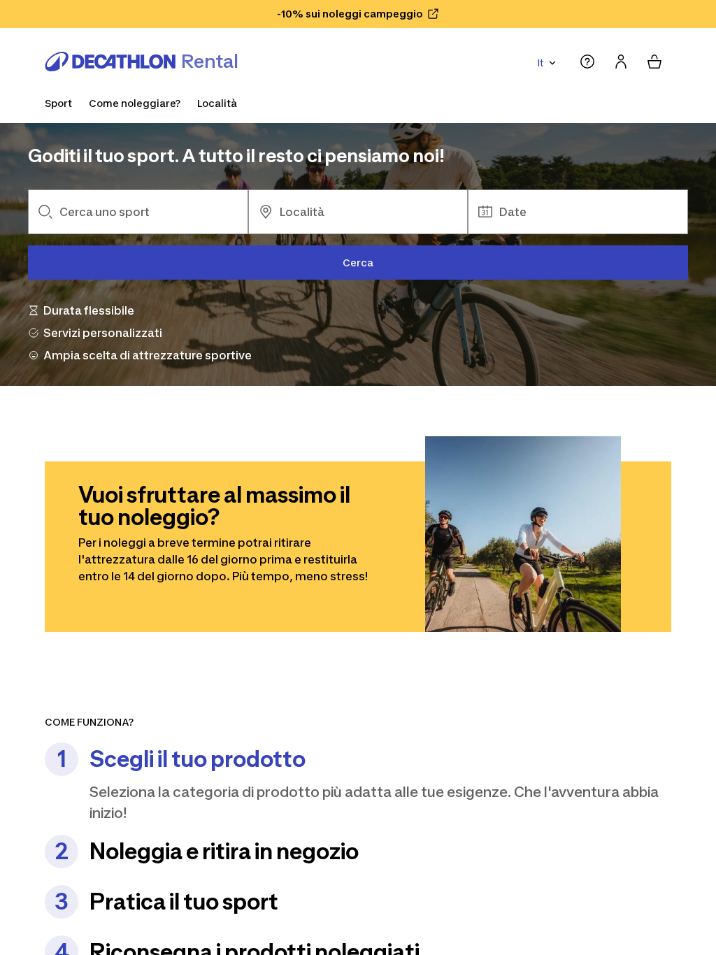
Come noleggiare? (134, 103)
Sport (58, 103)
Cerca (358, 262)
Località (217, 103)
